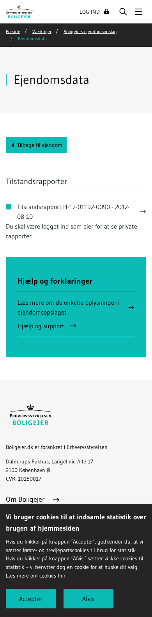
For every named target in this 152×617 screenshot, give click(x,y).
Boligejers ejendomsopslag (90, 31)
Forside (13, 31)
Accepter (30, 599)
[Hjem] (19, 11)
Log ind (90, 11)
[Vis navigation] (138, 12)
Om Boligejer (26, 499)
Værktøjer (41, 31)
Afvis (88, 599)
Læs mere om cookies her (35, 575)
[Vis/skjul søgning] (123, 12)
